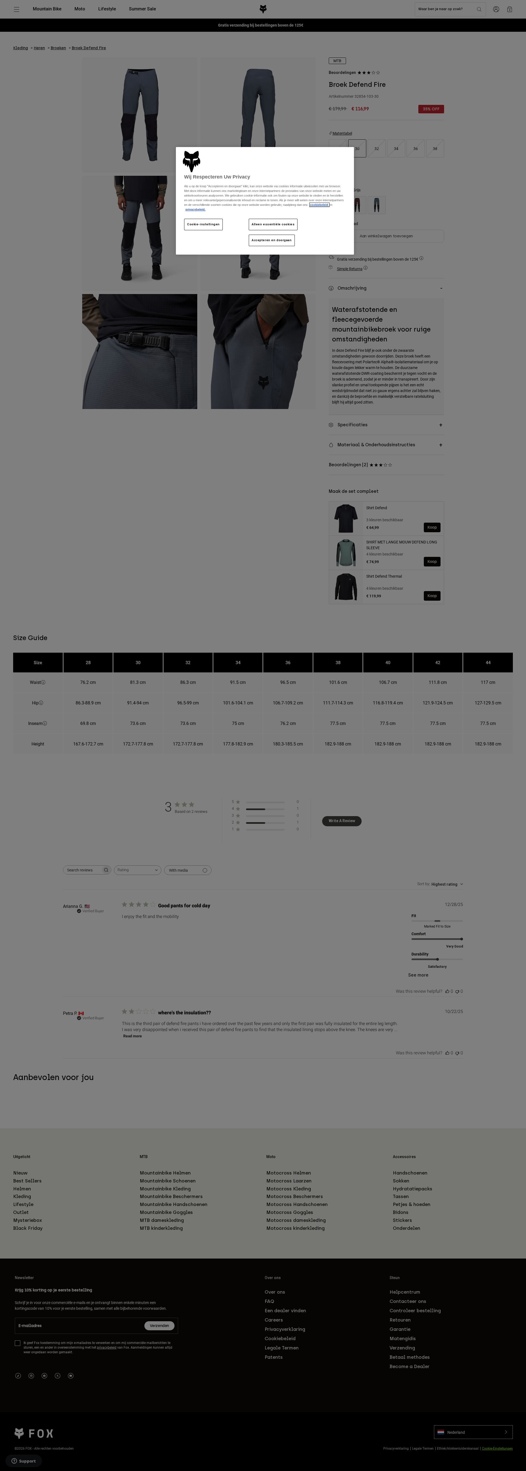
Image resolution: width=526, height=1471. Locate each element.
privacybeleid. (195, 209)
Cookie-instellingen (203, 224)
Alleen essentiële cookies (273, 224)
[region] (265, 201)
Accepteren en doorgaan (272, 240)
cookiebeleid (319, 204)
